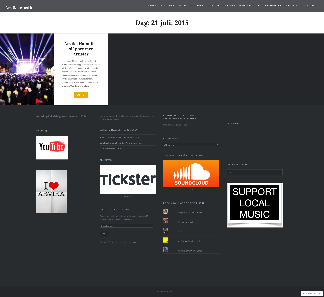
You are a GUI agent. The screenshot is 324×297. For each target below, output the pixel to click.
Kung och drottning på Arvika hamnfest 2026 (120, 137)
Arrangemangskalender (161, 6)
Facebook (233, 123)
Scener (258, 6)
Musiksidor (290, 6)
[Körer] (191, 228)
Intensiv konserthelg (187, 222)
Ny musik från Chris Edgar (190, 250)
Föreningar (244, 6)
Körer (180, 231)
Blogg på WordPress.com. (162, 292)
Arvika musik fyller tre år (189, 241)
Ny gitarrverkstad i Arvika (112, 148)
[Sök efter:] (255, 172)
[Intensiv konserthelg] (191, 218)
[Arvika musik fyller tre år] (191, 237)
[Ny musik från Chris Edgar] (191, 247)
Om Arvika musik (309, 6)
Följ (104, 234)
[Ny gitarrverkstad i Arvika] (191, 209)
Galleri (210, 6)
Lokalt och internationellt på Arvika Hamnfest (120, 143)
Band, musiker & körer (190, 6)
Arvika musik (18, 7)
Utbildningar (273, 6)
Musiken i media (226, 6)
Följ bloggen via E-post (115, 209)
